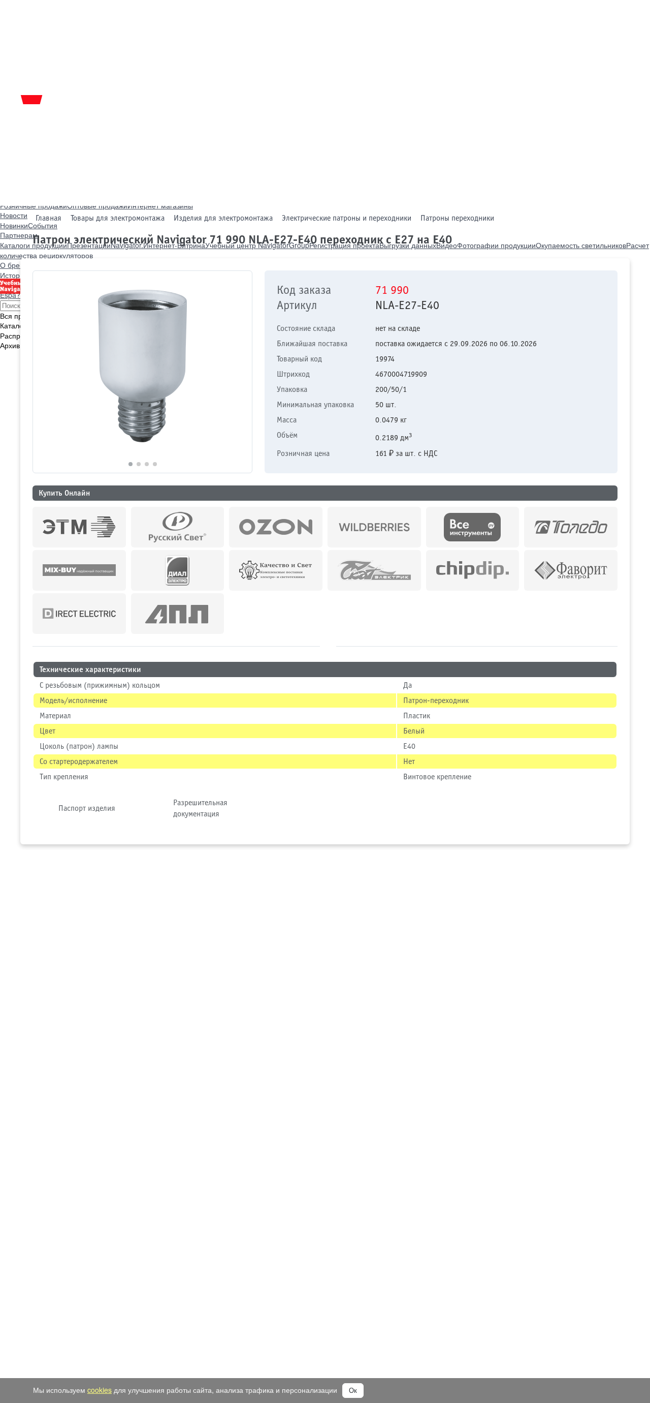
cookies (99, 1390)
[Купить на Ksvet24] (275, 570)
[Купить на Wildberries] (374, 527)
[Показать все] (328, 645)
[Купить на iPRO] (79, 527)
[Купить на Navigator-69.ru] (177, 613)
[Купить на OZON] (275, 527)
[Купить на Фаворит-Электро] (571, 570)
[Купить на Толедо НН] (571, 527)
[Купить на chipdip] (472, 570)
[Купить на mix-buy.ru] (79, 570)
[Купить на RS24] (177, 527)
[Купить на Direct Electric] (79, 613)
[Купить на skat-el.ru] (374, 570)
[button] (240, 372)
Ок (353, 1390)
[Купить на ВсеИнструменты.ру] (472, 527)
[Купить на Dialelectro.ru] (177, 570)
